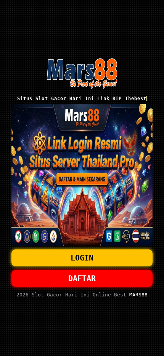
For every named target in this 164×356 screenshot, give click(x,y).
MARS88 (138, 295)
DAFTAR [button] (82, 278)
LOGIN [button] (82, 257)
